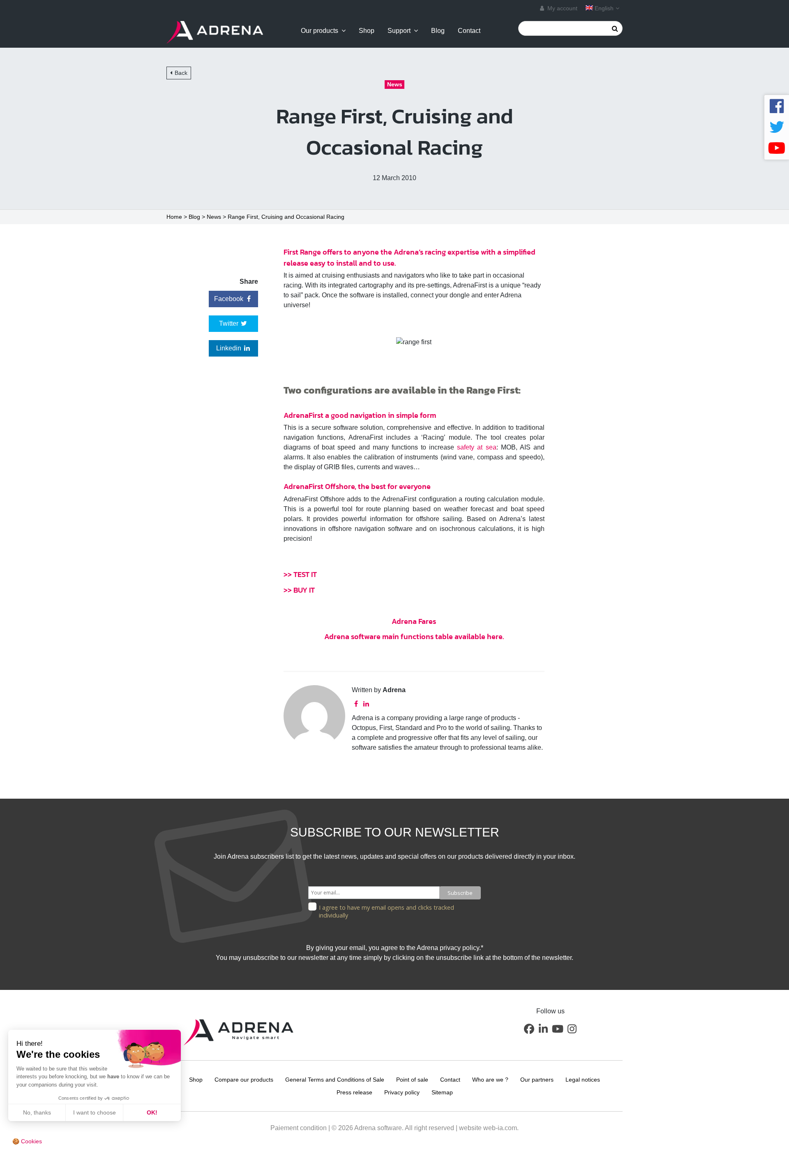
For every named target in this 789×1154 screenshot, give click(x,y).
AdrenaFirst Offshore (319, 486)
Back (181, 73)
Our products (319, 31)
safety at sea (476, 447)
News (214, 216)
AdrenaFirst (303, 415)
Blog (438, 31)
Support (399, 31)
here (495, 636)
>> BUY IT (299, 590)
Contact (469, 31)
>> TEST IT (300, 574)
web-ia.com (500, 1127)
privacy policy (459, 947)
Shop (366, 31)
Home (174, 216)
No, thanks (37, 1112)
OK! (152, 1112)
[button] (529, 1029)
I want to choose (94, 1112)
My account (561, 8)
